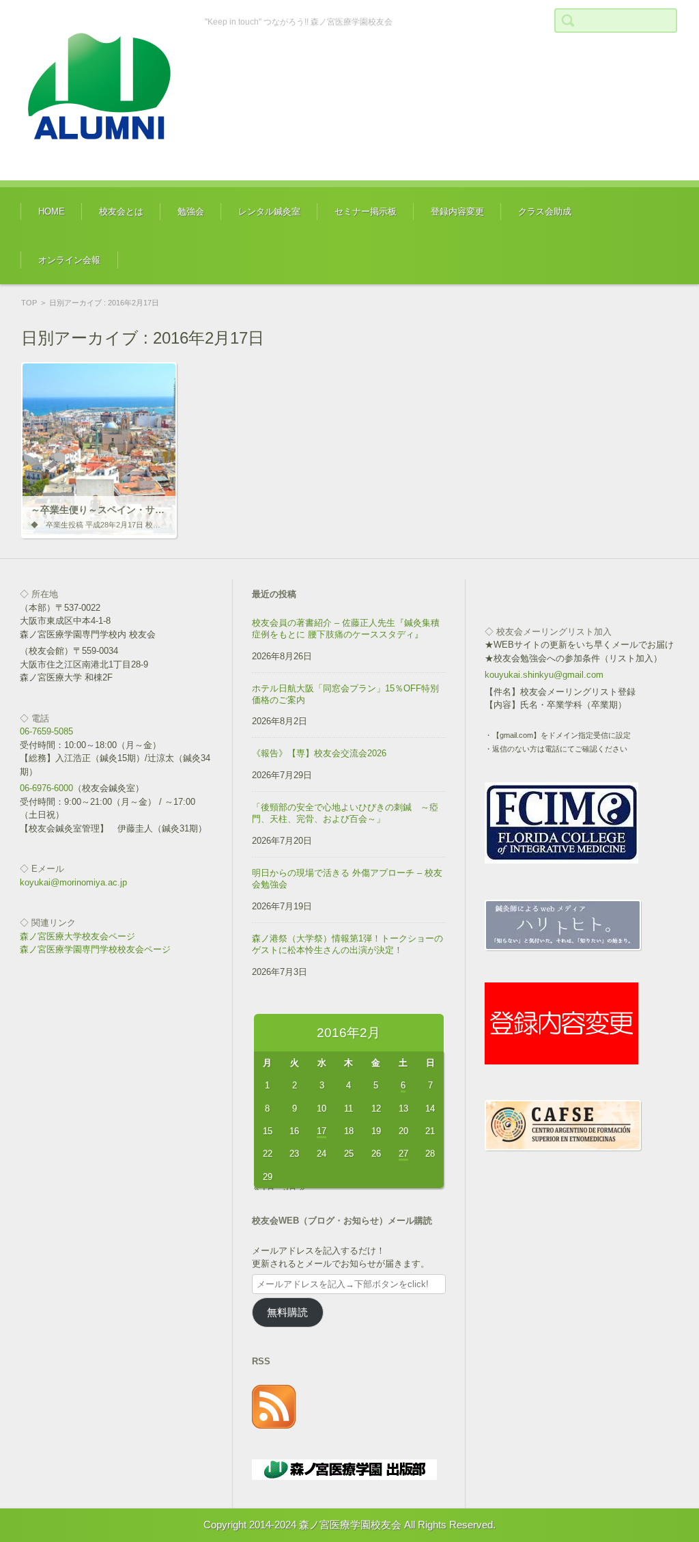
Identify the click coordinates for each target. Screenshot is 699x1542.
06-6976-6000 (46, 788)
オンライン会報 (69, 260)
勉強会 (190, 211)
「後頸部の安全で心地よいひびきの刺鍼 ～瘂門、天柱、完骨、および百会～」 (345, 813)
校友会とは (121, 211)
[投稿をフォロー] (274, 1425)
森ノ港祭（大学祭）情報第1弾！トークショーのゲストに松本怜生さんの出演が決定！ (347, 944)
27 (403, 1153)
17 (321, 1131)
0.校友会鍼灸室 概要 (268, 252)
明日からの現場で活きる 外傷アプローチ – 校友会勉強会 (347, 879)
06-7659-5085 (46, 731)
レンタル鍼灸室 (269, 211)
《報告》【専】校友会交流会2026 (319, 753)
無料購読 (287, 1312)
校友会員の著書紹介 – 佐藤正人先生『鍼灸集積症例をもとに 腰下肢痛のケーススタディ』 (346, 628)
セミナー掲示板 (365, 211)
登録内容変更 (457, 211)
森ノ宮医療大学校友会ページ (77, 936)
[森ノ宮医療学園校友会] (102, 90)
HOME (51, 211)
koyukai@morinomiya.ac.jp (73, 882)
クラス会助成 (544, 211)
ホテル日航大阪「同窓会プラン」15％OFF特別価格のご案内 (345, 694)
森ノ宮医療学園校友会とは (141, 252)
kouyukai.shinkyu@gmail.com (544, 675)
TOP (29, 303)
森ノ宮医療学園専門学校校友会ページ (95, 949)
